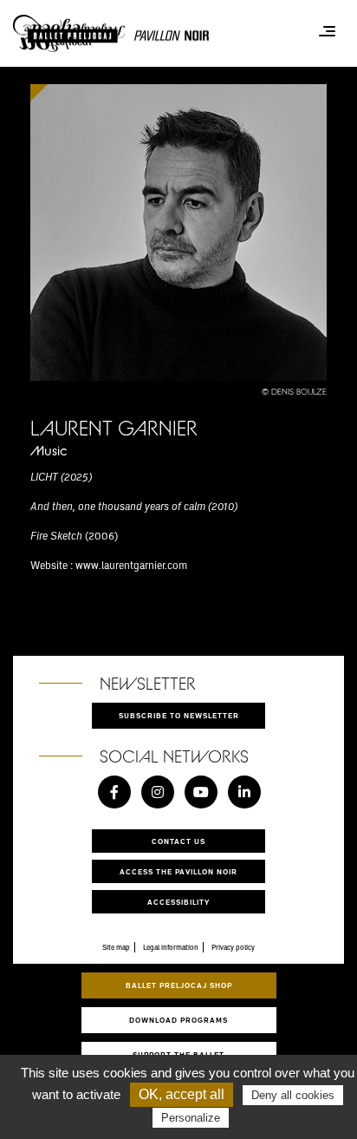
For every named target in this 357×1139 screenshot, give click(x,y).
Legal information (170, 947)
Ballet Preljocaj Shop (179, 985)
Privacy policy (233, 947)
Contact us (178, 841)
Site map (116, 947)
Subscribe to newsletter (179, 715)
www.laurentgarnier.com (131, 565)
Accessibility (178, 902)
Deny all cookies (292, 1095)
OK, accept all (181, 1094)
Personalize (190, 1117)
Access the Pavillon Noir (178, 871)
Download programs (178, 1019)
